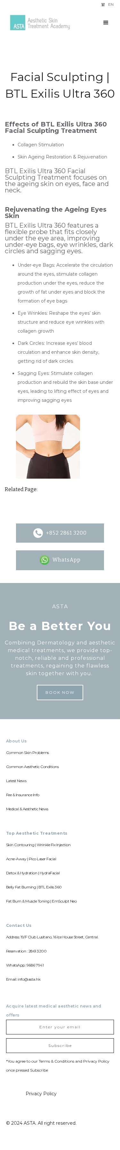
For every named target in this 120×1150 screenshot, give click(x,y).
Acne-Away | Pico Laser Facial (31, 858)
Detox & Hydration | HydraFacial (33, 873)
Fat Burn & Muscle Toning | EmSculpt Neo (41, 901)
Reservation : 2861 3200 (26, 951)
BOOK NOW (60, 692)
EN (111, 4)
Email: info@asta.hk (23, 979)
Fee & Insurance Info (22, 794)
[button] (106, 22)
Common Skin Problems (27, 752)
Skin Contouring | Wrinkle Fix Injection (38, 844)
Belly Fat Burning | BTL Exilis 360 (34, 887)
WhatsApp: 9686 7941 (25, 965)
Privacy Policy (41, 1094)
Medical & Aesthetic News (27, 808)
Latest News (16, 780)
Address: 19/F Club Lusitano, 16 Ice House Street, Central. (52, 937)
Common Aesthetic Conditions (32, 766)
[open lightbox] (48, 447)
